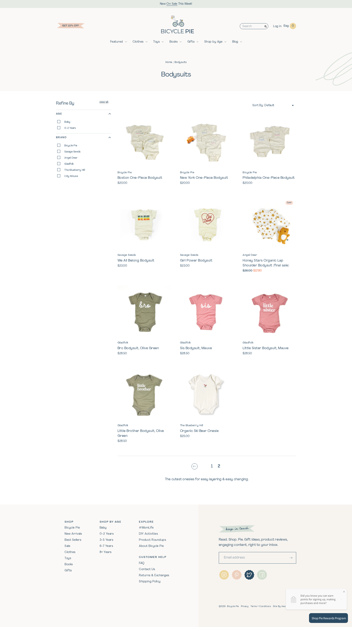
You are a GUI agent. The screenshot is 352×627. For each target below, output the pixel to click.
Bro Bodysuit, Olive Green (138, 348)
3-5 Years (106, 540)
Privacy (245, 606)
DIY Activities (148, 533)
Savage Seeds (72, 152)
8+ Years (106, 552)
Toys (156, 41)
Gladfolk (69, 164)
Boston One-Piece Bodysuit (140, 178)
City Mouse (71, 176)
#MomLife (146, 527)
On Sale (171, 4)
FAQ (142, 563)
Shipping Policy (150, 581)
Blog (235, 41)
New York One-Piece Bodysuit (204, 178)
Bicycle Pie (70, 146)
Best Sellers (73, 540)
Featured (116, 41)
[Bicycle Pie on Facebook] (262, 575)
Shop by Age (213, 41)
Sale (67, 546)
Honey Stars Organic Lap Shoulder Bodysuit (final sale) (266, 263)
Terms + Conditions (261, 606)
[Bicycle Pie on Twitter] (249, 575)
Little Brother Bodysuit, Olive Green (141, 433)
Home (168, 62)
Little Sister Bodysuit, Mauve (266, 348)
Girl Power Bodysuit (196, 260)
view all (104, 102)
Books (173, 41)
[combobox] (251, 26)
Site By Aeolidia (281, 606)
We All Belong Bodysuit (136, 260)
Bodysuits (181, 62)
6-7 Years (106, 546)
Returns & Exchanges (154, 575)
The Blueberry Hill (74, 170)
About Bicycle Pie (151, 546)
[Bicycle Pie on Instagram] (224, 575)
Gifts (191, 41)
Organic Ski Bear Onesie (199, 431)
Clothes (138, 41)
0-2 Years (70, 128)
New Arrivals (73, 533)
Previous (196, 467)
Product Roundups (152, 540)
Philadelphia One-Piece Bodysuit (269, 178)
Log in (277, 26)
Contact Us (147, 569)
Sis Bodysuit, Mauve (196, 348)
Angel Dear (70, 158)
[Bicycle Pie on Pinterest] (237, 575)
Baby (67, 122)
